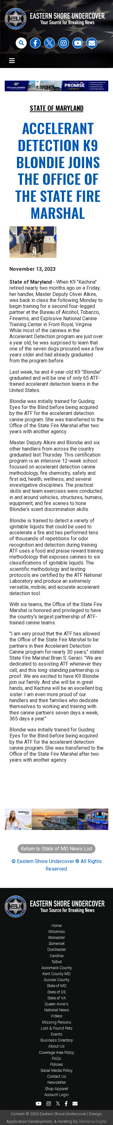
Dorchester (56, 949)
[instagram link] (63, 42)
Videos (56, 1016)
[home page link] (56, 905)
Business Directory (56, 1040)
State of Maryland (56, 108)
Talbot (56, 961)
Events (56, 1034)
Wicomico (56, 931)
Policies (56, 1064)
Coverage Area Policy (56, 1052)
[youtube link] (78, 42)
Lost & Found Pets (57, 1028)
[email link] (92, 42)
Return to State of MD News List (56, 849)
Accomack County (56, 967)
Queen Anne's (56, 1004)
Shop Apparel (56, 1088)
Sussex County (56, 979)
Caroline (56, 955)
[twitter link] (49, 42)
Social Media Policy (56, 1070)
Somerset (57, 943)
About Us (56, 1046)
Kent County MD (56, 973)
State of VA (56, 998)
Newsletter (56, 1082)
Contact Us (56, 1076)
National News (56, 1010)
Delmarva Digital (92, 1121)
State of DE (56, 992)
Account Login (56, 1094)
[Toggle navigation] (12, 60)
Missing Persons (56, 1022)
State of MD (57, 985)
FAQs (56, 1058)
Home (56, 925)
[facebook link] (35, 42)
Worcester (56, 937)
